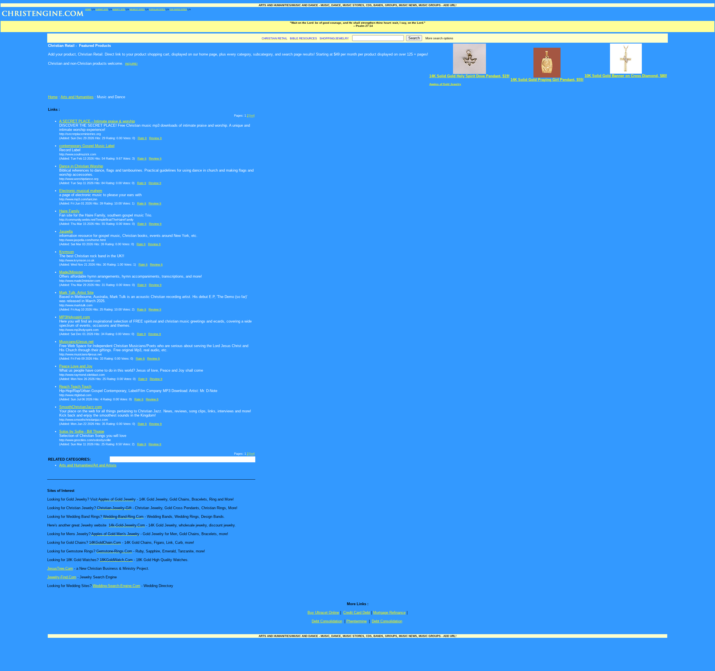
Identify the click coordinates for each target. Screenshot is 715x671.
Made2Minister (71, 272)
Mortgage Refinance (389, 612)
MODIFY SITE (119, 9)
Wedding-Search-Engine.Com (116, 586)
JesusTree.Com (60, 568)
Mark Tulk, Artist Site (76, 292)
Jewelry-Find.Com (61, 577)
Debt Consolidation (327, 621)
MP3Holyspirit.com (74, 317)
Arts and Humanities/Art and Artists (87, 465)
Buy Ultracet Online (323, 612)
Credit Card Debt (356, 612)
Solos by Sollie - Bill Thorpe (81, 431)
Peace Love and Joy (75, 366)
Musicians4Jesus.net (76, 342)
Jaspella (66, 231)
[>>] (251, 115)
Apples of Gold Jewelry (445, 84)
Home (53, 97)
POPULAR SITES (157, 9)
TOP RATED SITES (178, 9)
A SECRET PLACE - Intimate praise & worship (97, 121)
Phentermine (356, 621)
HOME (88, 9)
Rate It (142, 138)
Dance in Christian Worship (81, 166)
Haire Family (69, 211)
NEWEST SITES (137, 9)
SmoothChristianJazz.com (80, 407)
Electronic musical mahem (80, 191)
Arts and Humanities (77, 97)
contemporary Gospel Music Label (87, 146)
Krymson (66, 252)
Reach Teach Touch (75, 386)
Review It (155, 138)
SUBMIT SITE (102, 9)
